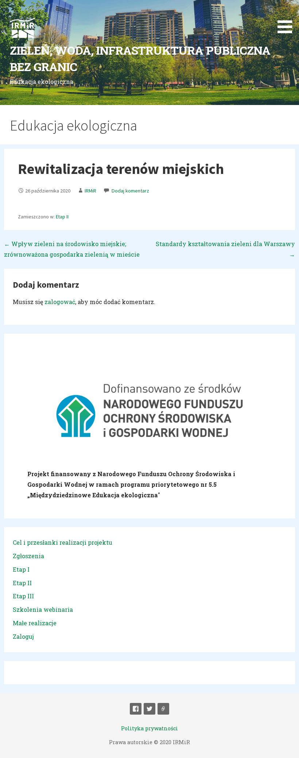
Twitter (149, 709)
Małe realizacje (35, 623)
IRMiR (90, 190)
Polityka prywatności (149, 728)
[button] (287, 18)
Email (163, 709)
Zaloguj (23, 636)
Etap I (21, 569)
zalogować (59, 302)
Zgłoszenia (28, 556)
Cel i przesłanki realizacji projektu (62, 542)
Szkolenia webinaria (43, 609)
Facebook (135, 709)
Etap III (23, 596)
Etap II (62, 217)
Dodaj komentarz (130, 190)
